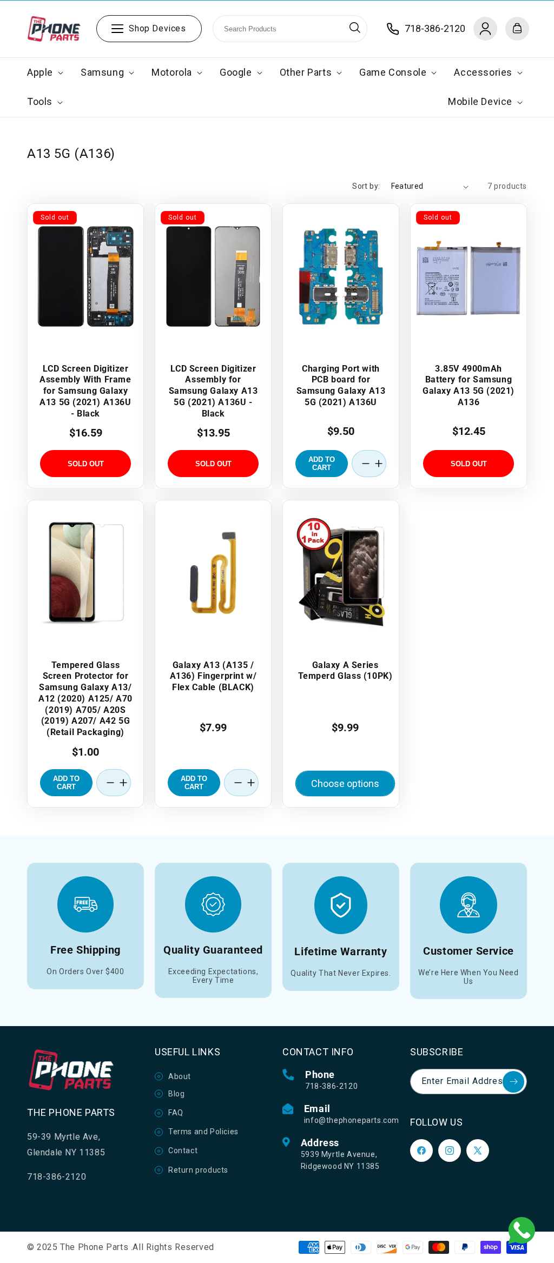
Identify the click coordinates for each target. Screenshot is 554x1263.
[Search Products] (355, 27)
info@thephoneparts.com (351, 1120)
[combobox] (290, 28)
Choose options (345, 783)
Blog (176, 1093)
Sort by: (366, 186)
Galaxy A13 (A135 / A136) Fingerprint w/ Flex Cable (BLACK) (213, 675)
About (179, 1076)
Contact (182, 1150)
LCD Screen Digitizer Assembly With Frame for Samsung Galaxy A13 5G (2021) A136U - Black (85, 391)
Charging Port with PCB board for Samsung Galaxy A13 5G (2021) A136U (341, 385)
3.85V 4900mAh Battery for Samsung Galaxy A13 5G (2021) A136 (469, 385)
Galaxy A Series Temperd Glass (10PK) (345, 670)
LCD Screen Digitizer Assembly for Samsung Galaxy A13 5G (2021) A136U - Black (213, 391)
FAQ (175, 1112)
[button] (44, 73)
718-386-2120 (331, 1086)
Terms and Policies (203, 1131)
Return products (198, 1170)
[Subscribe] (513, 1082)
